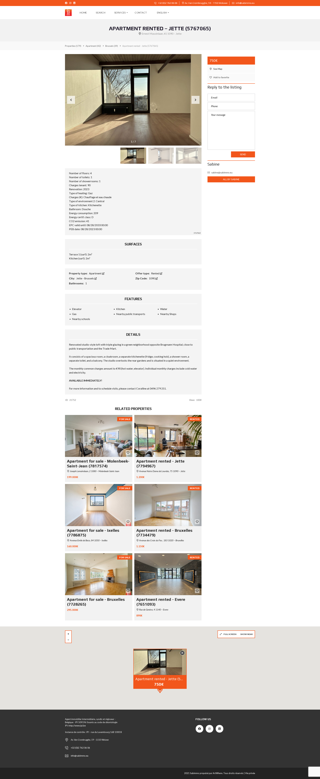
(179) (73, 46)
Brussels (89, 278)
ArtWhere (217, 773)
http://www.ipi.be (77, 725)
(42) (93, 46)
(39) (111, 46)
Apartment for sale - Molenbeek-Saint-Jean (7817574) (98, 463)
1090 (152, 278)
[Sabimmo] (68, 12)
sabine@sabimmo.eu (221, 172)
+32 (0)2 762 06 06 (167, 3)
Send (243, 154)
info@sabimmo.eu (245, 3)
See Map (217, 68)
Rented (155, 273)
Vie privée (250, 773)
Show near (246, 634)
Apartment (95, 273)
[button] (196, 100)
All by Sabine (231, 179)
